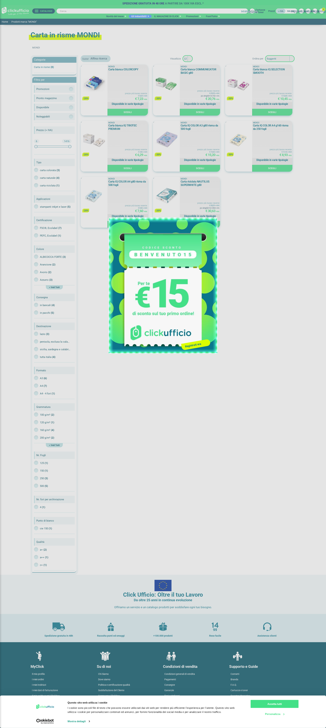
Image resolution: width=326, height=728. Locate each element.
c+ (43, 565)
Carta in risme (44, 67)
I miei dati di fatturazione (45, 690)
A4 (43, 385)
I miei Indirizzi (39, 684)
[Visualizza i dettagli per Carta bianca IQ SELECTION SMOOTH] (238, 83)
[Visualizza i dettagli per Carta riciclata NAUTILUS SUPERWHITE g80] (166, 196)
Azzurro (46, 279)
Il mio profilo (38, 674)
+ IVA (280, 11)
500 (44, 486)
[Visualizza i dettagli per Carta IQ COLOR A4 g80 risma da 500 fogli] (94, 196)
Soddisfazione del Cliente (111, 690)
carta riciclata (49, 185)
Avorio (45, 272)
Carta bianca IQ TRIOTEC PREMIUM (122, 127)
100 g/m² (47, 414)
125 (44, 463)
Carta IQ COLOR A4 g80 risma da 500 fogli (127, 183)
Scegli (128, 112)
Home (5, 21)
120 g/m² (47, 422)
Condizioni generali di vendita (179, 674)
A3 (43, 378)
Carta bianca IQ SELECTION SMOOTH (269, 71)
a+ (43, 549)
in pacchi (47, 312)
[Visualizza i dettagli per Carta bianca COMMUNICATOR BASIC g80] (166, 83)
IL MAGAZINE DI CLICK (166, 16)
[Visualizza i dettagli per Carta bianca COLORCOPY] (94, 83)
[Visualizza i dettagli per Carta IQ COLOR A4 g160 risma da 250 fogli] (238, 139)
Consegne (169, 684)
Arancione (47, 264)
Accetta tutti (274, 704)
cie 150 (46, 528)
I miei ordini (38, 679)
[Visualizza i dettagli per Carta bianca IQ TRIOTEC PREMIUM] (94, 139)
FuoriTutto (211, 16)
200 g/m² (47, 437)
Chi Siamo (103, 674)
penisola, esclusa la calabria (55, 341)
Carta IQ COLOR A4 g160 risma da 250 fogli (270, 127)
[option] (163, 2)
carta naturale (49, 177)
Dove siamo (104, 679)
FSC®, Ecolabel (50, 228)
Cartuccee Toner (260, 11)
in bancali (47, 305)
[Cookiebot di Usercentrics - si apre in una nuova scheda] (45, 721)
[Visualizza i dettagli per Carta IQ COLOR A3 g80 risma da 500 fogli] (166, 139)
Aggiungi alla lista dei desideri (85, 68)
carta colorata (50, 170)
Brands (234, 679)
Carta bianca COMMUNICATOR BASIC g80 (198, 71)
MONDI (111, 66)
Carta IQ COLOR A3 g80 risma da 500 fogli (199, 127)
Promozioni (192, 16)
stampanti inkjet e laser (55, 206)
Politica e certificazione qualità (114, 684)
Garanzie (169, 690)
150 (44, 470)
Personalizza (272, 713)
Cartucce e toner (239, 690)
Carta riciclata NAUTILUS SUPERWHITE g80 (195, 183)
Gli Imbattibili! (139, 16)
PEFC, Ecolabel (50, 235)
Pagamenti (170, 679)
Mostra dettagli (77, 721)
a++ (44, 557)
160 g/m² (47, 430)
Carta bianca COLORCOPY (123, 69)
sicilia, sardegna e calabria (55, 349)
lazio (44, 334)
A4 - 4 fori (47, 393)
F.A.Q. (234, 684)
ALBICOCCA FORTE (53, 256)
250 (44, 478)
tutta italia (47, 357)
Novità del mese (115, 16)
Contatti (235, 674)
